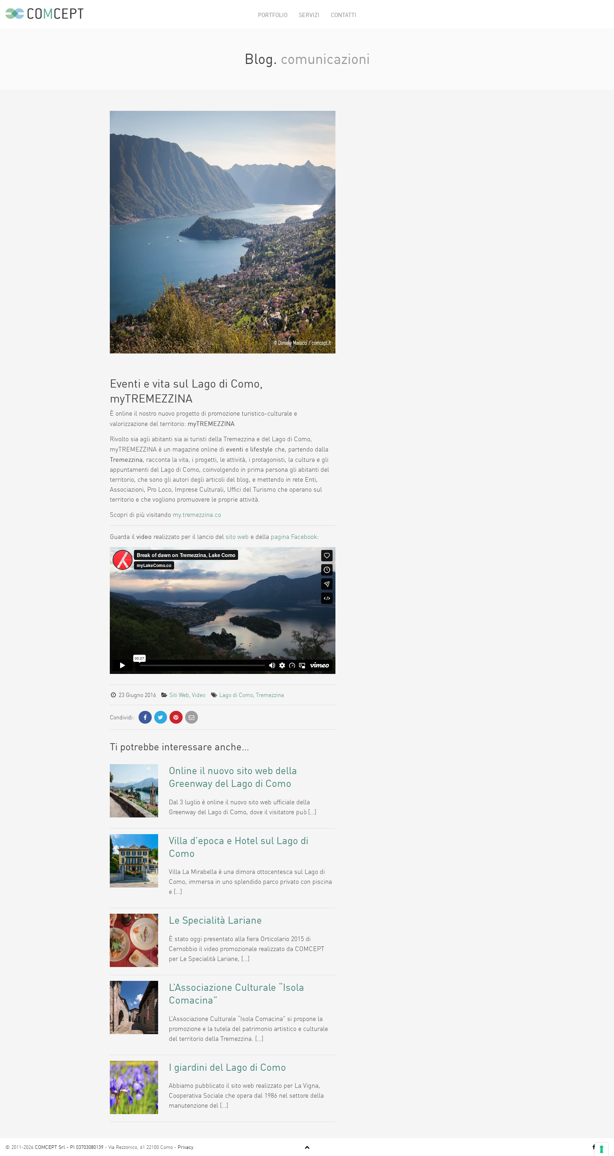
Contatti (343, 14)
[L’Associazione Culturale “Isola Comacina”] (134, 1006)
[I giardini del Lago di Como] (134, 1086)
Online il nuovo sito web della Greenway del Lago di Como (233, 776)
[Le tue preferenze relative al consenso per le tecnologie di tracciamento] (601, 1149)
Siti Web (179, 694)
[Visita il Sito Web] (222, 231)
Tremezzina (270, 694)
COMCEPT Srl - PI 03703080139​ (69, 1147)
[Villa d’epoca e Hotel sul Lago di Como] (134, 859)
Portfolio (272, 14)
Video (198, 694)
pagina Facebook (294, 537)
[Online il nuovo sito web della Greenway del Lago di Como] (134, 790)
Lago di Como (236, 694)
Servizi (309, 14)
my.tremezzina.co (197, 515)
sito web (237, 537)
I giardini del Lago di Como (227, 1067)
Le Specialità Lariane (215, 920)
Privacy (185, 1147)
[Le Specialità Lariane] (134, 939)
